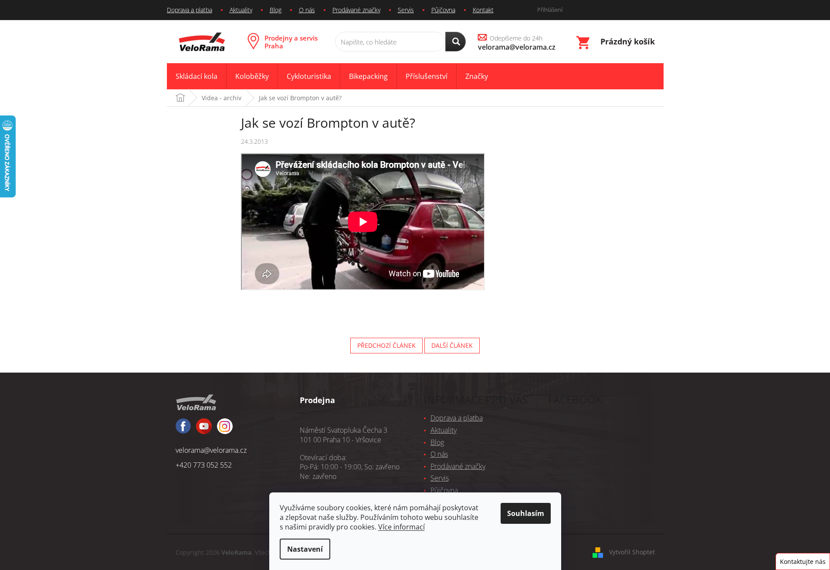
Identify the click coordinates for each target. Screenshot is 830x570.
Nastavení (305, 549)
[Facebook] (183, 429)
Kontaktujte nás (803, 561)
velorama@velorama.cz (211, 450)
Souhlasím (525, 513)
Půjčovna (443, 10)
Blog (275, 10)
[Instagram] (204, 430)
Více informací (401, 527)
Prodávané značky (356, 10)
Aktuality (241, 10)
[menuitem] (196, 76)
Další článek (452, 345)
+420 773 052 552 (204, 465)
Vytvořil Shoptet (632, 551)
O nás (307, 10)
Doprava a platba (189, 10)
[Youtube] (225, 430)
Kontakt (483, 10)
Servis (406, 10)
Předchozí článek (386, 345)
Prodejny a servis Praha (291, 42)
